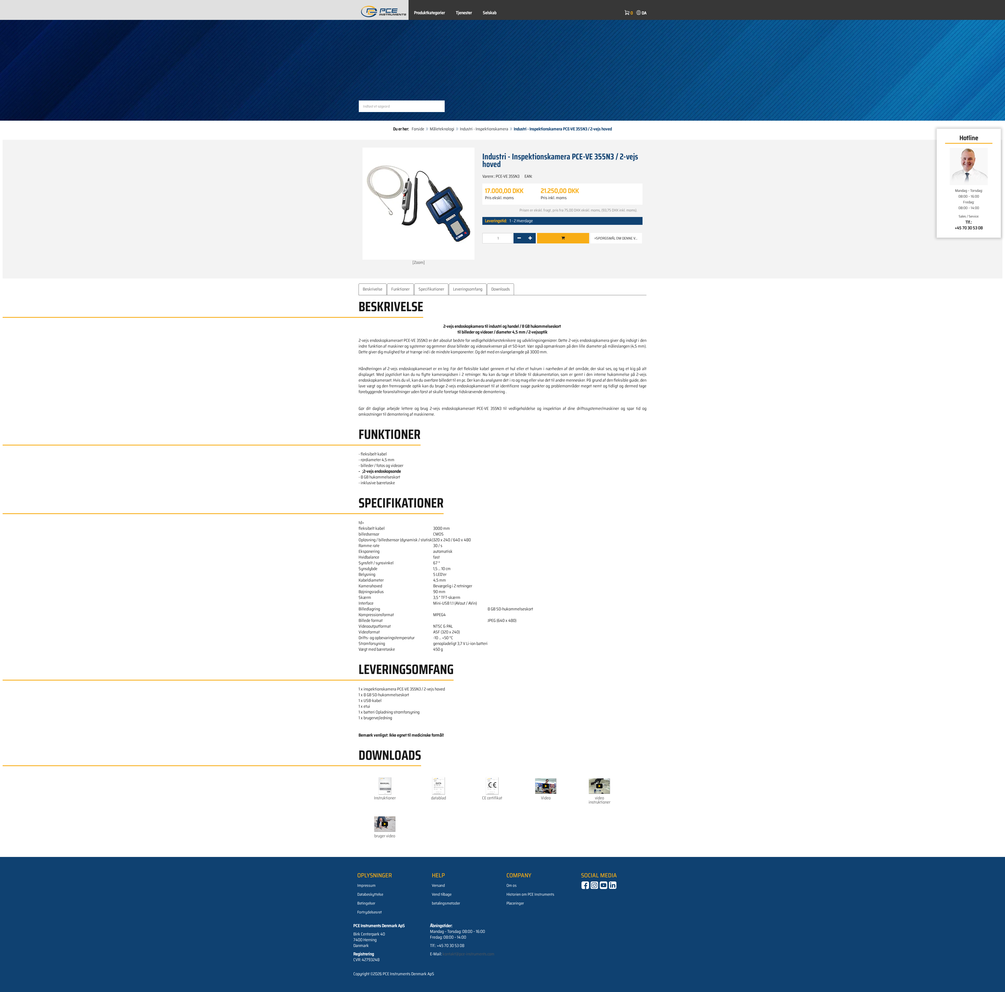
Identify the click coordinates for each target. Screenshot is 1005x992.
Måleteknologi (442, 129)
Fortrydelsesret (369, 912)
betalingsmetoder (446, 903)
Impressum (366, 885)
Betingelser (366, 903)
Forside (418, 129)
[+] (530, 238)
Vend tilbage (441, 894)
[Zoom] (418, 262)
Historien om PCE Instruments (530, 894)
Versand (438, 885)
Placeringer (515, 903)
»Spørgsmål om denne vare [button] (617, 238)
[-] (519, 238)
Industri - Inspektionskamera (484, 129)
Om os (511, 885)
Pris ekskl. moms (499, 198)
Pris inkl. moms (554, 198)
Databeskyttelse (370, 894)
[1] (563, 238)
